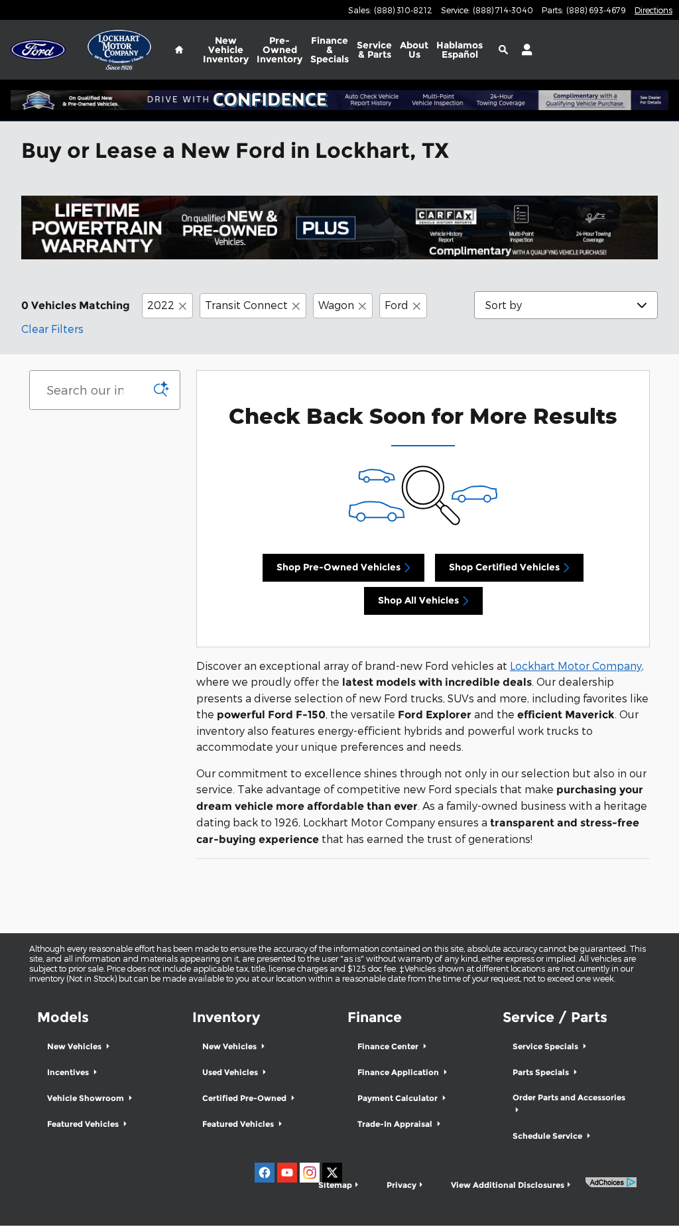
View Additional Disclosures (507, 1185)
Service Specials (546, 1046)
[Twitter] (332, 1173)
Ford (396, 304)
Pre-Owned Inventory (279, 49)
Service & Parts (374, 49)
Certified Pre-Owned (245, 1098)
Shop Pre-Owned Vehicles (339, 567)
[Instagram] (310, 1173)
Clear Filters (52, 328)
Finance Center (388, 1046)
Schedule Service (548, 1136)
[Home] (38, 50)
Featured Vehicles (84, 1124)
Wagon (336, 304)
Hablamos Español (459, 49)
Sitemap (335, 1185)
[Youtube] (287, 1173)
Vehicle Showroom (86, 1098)
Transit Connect (246, 304)
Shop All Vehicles (418, 600)
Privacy (401, 1185)
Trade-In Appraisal (395, 1124)
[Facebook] (265, 1173)
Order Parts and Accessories (569, 1097)
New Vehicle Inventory (226, 49)
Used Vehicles (231, 1072)
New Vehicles (75, 1046)
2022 (160, 304)
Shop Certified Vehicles (504, 567)
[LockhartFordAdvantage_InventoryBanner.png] (339, 227)
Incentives (69, 1072)
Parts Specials (542, 1072)
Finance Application (399, 1072)
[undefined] (339, 227)
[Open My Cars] (523, 49)
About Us (414, 49)
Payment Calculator (398, 1098)
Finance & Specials (329, 49)
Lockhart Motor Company (576, 665)
